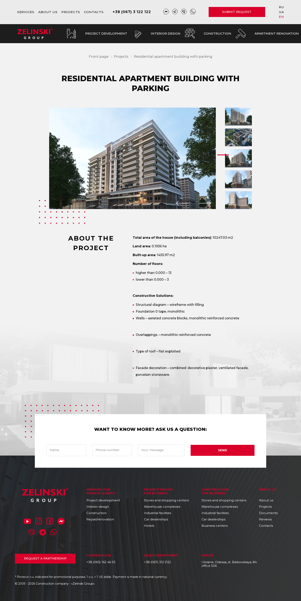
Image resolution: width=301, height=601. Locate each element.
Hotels (149, 526)
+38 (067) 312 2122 (157, 562)
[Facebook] (49, 522)
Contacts (93, 12)
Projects (70, 12)
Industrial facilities (157, 513)
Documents (268, 513)
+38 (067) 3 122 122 (132, 12)
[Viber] (184, 12)
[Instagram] (38, 522)
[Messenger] (166, 12)
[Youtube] (27, 522)
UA (281, 12)
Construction (96, 513)
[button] (182, 203)
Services (25, 12)
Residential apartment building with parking (173, 56)
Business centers (214, 526)
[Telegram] (175, 12)
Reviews (265, 519)
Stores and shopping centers (166, 500)
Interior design (97, 507)
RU (281, 7)
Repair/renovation (100, 519)
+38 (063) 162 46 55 (100, 562)
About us (47, 12)
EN (281, 17)
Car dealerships (156, 519)
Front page (99, 56)
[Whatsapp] (193, 12)
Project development (103, 500)
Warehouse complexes (162, 507)
